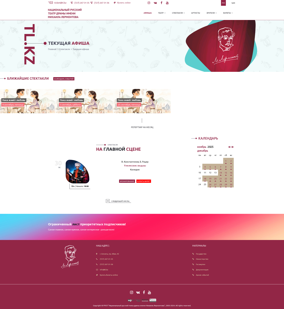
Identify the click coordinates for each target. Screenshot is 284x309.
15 (226, 172)
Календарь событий (64, 79)
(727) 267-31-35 (106, 259)
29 (226, 184)
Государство (201, 254)
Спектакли (64, 49)
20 (215, 178)
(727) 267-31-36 (106, 264)
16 (231, 172)
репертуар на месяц (142, 127)
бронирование (127, 181)
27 (215, 184)
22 (226, 178)
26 (210, 184)
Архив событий (202, 275)
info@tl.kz (104, 269)
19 (210, 178)
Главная (52, 49)
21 (221, 178)
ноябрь (202, 146)
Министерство (202, 259)
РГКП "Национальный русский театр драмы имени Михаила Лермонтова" (134, 305)
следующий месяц (120, 200)
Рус (223, 3)
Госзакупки (200, 264)
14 (221, 172)
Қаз (233, 3)
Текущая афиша (81, 49)
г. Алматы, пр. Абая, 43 (109, 254)
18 (205, 178)
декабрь (202, 150)
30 (231, 184)
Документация (202, 269)
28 (221, 184)
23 (231, 178)
